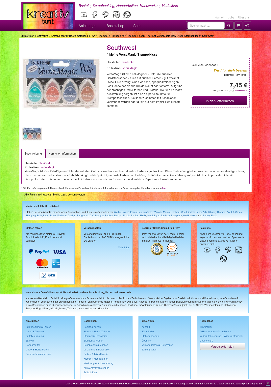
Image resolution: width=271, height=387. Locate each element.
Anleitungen (88, 25)
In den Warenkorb (220, 100)
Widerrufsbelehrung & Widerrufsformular (221, 336)
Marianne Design (66, 215)
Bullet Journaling (35, 336)
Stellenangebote (151, 336)
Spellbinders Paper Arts (194, 212)
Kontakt (219, 17)
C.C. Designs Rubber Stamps (106, 215)
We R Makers (190, 215)
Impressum (206, 326)
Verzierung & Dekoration (97, 349)
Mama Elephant (171, 212)
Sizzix (143, 215)
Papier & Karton (92, 326)
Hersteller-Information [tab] (62, 153)
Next (106, 134)
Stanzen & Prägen (93, 340)
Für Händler (148, 331)
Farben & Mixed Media (96, 354)
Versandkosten (241, 90)
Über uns (244, 17)
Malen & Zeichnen (35, 331)
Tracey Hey (136, 212)
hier (164, 188)
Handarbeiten (33, 344)
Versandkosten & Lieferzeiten (157, 344)
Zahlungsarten (149, 349)
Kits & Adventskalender (96, 367)
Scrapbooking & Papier (38, 326)
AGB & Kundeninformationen (215, 331)
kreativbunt (41, 36)
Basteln (30, 340)
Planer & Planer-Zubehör (97, 331)
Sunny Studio (210, 215)
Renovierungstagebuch (38, 354)
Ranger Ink (83, 215)
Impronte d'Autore (152, 212)
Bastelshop (115, 25)
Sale (136, 25)
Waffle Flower (121, 212)
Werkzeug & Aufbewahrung (98, 363)
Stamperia (176, 215)
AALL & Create (235, 212)
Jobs (231, 17)
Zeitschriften (90, 372)
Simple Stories (130, 215)
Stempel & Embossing (111, 36)
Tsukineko (127, 62)
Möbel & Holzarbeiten (37, 349)
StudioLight (153, 215)
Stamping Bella (34, 215)
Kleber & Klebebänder (96, 358)
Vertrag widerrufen (222, 346)
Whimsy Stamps (216, 212)
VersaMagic (129, 68)
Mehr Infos (123, 247)
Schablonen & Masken (96, 344)
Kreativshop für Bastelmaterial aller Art (73, 36)
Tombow (165, 215)
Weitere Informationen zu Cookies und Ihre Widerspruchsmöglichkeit (226, 383)
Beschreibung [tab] (33, 153)
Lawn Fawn (49, 215)
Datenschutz (206, 340)
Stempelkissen (136, 36)
